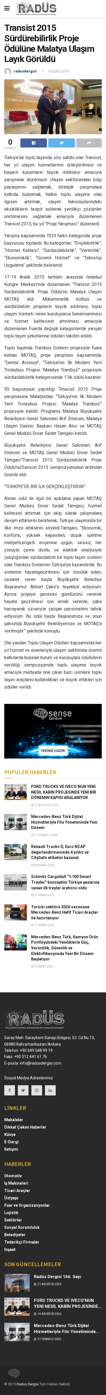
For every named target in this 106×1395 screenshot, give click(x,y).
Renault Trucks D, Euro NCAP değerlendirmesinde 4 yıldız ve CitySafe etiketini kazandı (60, 852)
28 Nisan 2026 (44, 865)
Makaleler (13, 1120)
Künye (10, 1134)
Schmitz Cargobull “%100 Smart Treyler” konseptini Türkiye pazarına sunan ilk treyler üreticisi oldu (65, 882)
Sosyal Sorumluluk (22, 1227)
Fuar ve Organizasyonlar (27, 1205)
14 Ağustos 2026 (46, 805)
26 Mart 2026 (43, 966)
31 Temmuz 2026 (46, 835)
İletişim (11, 1149)
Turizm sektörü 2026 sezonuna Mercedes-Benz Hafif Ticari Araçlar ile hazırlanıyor (64, 912)
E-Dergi (11, 1142)
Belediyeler (14, 1234)
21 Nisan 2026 (44, 895)
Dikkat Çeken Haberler (25, 1127)
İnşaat (10, 1249)
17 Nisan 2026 (44, 925)
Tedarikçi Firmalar (21, 1242)
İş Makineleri (16, 1183)
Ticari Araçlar (17, 1190)
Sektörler (13, 1220)
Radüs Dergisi (28, 1384)
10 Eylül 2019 (58, 71)
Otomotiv (13, 1176)
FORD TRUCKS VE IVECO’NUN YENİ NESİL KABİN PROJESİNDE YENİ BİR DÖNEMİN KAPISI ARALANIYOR (63, 792)
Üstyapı (11, 1198)
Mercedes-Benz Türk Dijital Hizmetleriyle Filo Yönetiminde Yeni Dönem (64, 822)
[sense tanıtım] (12, 1376)
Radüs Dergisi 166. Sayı (57, 1276)
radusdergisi (25, 71)
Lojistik (11, 1212)
